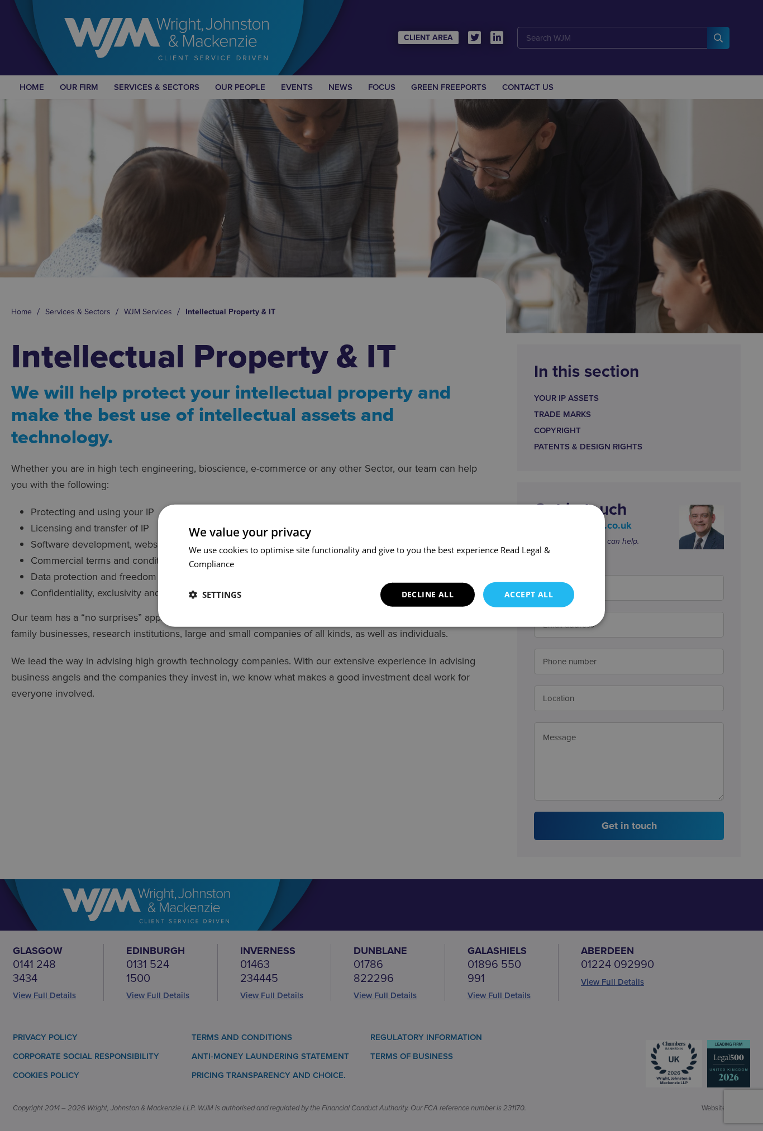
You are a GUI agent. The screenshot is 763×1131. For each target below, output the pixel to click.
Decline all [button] (428, 594)
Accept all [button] (528, 594)
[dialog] (381, 565)
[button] (215, 595)
